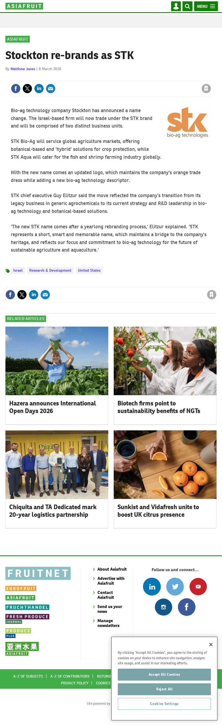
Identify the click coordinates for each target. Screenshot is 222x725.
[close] (210, 77)
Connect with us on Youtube (198, 586)
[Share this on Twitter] (27, 88)
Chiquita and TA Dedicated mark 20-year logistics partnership (53, 511)
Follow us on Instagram (163, 607)
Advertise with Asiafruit (111, 581)
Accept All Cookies (164, 674)
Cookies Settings (164, 703)
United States (89, 270)
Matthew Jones (23, 68)
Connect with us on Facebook (186, 607)
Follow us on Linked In (152, 586)
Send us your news (109, 609)
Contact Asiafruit (105, 595)
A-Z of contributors (70, 676)
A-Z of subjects (28, 676)
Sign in (142, 77)
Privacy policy (75, 683)
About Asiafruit (112, 569)
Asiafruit (17, 39)
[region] (164, 678)
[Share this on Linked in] (39, 88)
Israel (18, 270)
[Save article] (206, 88)
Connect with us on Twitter (175, 586)
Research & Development (50, 270)
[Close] (211, 645)
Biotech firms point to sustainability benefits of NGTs (158, 407)
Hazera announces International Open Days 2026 (52, 407)
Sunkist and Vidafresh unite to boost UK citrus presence (158, 511)
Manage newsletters (108, 623)
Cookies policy (109, 683)
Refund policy (110, 676)
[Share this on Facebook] (16, 88)
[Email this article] (51, 88)
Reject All (164, 689)
